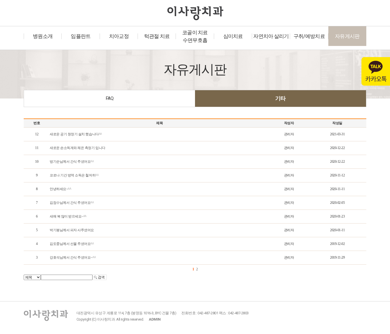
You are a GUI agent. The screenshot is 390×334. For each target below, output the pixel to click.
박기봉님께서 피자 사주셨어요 (72, 230)
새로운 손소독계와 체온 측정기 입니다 (77, 148)
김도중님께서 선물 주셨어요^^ (72, 244)
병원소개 (43, 36)
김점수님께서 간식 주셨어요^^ (72, 203)
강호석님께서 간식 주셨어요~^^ (73, 257)
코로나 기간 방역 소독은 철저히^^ (74, 175)
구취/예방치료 (309, 36)
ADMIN (154, 319)
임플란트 (81, 36)
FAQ (109, 98)
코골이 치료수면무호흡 (195, 36)
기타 (280, 98)
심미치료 (233, 36)
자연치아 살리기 (271, 36)
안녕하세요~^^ (60, 189)
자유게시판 (347, 36)
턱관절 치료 (157, 36)
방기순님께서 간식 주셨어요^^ (72, 162)
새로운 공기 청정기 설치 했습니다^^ (76, 134)
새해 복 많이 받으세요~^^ (68, 216)
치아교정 (119, 36)
